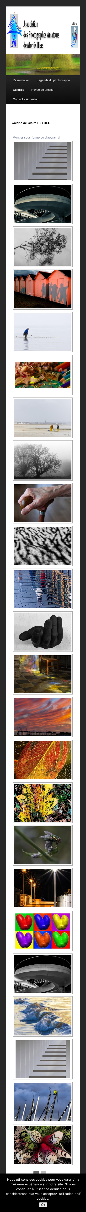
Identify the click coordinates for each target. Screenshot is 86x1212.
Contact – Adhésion (25, 99)
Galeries (18, 89)
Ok (43, 1205)
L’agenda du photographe (53, 80)
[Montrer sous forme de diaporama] (36, 137)
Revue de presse (42, 89)
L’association (21, 80)
